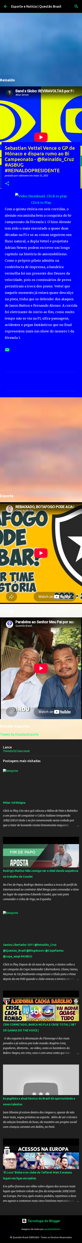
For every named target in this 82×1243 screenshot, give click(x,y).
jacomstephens (52, 1229)
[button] (7, 184)
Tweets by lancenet (16, 751)
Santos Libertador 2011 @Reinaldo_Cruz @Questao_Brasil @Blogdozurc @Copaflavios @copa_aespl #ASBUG (33, 950)
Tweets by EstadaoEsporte (19, 734)
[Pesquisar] (76, 6)
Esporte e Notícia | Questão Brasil (36, 6)
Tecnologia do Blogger (43, 1221)
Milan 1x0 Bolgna (14, 802)
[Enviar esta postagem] (7, 351)
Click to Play (41, 203)
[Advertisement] (41, 444)
